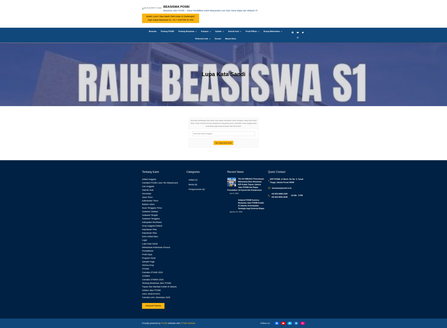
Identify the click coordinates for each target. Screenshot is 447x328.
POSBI (164, 323)
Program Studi (148, 258)
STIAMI (145, 269)
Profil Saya (147, 254)
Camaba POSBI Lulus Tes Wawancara (160, 183)
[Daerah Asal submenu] (240, 31)
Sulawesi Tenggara (151, 218)
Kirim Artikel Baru (150, 236)
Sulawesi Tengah (150, 215)
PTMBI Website (188, 323)
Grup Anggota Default (152, 226)
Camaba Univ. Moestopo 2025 (156, 297)
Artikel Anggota (149, 179)
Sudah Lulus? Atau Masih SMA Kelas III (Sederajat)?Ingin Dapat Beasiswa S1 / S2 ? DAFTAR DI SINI (170, 18)
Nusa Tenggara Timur (152, 208)
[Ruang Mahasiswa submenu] (281, 31)
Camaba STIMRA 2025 (153, 279)
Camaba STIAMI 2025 (152, 272)
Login (144, 240)
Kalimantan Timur (150, 201)
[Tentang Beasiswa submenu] (196, 31)
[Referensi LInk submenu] (210, 39)
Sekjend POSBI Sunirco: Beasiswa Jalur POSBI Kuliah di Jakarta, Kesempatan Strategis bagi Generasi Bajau (251, 204)
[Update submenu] (223, 31)
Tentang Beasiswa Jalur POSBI (156, 283)
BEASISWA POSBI (176, 6)
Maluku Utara (148, 204)
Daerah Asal (147, 190)
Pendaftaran (147, 251)
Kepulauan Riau (149, 229)
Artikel (191, 180)
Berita (191, 184)
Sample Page (148, 262)
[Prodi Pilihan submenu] (258, 31)
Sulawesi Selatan (150, 211)
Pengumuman (195, 189)
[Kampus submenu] (210, 31)
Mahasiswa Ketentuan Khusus (156, 247)
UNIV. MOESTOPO (151, 294)
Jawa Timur (147, 197)
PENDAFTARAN (153, 306)
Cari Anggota (148, 186)
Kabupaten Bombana (152, 222)
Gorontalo (146, 193)
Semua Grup (148, 265)
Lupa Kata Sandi (149, 244)
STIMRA (146, 276)
